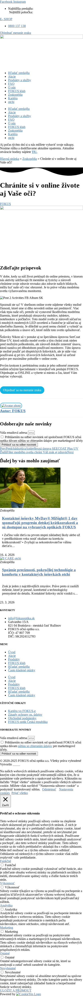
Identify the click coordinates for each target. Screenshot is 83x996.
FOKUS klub (16, 91)
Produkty (14, 659)
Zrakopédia (15, 94)
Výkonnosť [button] (7, 883)
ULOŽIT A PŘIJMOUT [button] (15, 990)
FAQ (11, 83)
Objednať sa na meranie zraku (22, 390)
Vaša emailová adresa (14, 432)
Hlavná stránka (9, 158)
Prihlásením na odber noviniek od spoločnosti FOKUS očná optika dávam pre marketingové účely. (40, 746)
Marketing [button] (6, 927)
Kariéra (13, 98)
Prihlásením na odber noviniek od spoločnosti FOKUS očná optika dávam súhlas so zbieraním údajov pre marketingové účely (41, 438)
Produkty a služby (19, 80)
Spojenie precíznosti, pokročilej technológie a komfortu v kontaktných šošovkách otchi (39, 572)
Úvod (11, 652)
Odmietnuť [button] (49, 789)
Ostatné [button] (5, 953)
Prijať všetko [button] (19, 793)
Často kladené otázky (21, 670)
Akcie (12, 76)
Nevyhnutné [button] (8, 968)
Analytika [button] (6, 905)
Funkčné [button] (5, 861)
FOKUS (5, 204)
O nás (12, 87)
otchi (11, 102)
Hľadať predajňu (19, 73)
